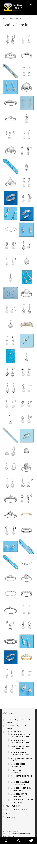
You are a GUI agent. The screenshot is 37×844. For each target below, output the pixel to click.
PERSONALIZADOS (13, 806)
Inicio (7, 19)
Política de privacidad (10, 833)
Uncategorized (11, 817)
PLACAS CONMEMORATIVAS (16, 810)
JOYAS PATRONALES (13, 732)
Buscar (18, 840)
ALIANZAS (9, 813)
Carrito (28, 839)
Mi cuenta (6, 840)
